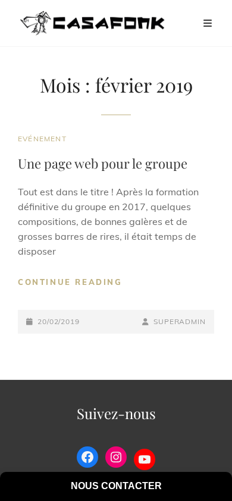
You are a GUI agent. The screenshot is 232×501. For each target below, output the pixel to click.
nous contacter (116, 486)
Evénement (42, 138)
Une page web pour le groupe (102, 163)
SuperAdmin (179, 321)
